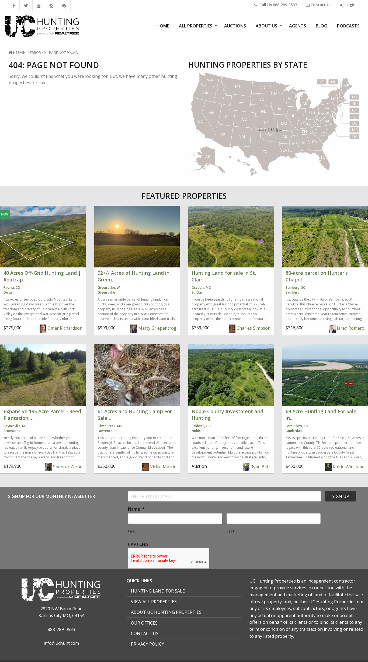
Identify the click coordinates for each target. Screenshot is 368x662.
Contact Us (144, 633)
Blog (321, 26)
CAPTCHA (138, 544)
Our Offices (144, 623)
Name (136, 509)
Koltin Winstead (348, 467)
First (132, 531)
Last (230, 531)
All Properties (195, 26)
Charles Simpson (252, 328)
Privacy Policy (147, 644)
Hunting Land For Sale (158, 591)
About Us (266, 26)
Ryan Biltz (259, 467)
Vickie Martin (162, 467)
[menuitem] (162, 26)
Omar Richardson (64, 328)
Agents (297, 26)
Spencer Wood (67, 467)
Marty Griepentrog (156, 328)
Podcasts (348, 26)
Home (163, 26)
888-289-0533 (278, 4)
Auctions (235, 26)
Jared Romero (350, 328)
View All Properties (154, 602)
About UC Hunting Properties (166, 612)
